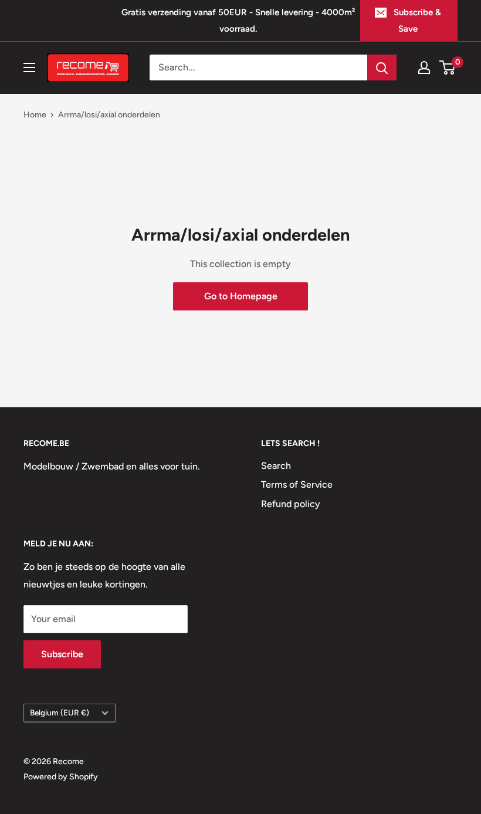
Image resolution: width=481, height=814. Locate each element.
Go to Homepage (240, 296)
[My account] (424, 67)
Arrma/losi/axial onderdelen (109, 115)
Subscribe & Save (417, 20)
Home (34, 115)
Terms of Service (297, 484)
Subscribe (62, 654)
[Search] (382, 67)
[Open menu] (29, 67)
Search (276, 465)
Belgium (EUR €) (59, 712)
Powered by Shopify (60, 777)
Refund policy (290, 503)
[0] (448, 67)
